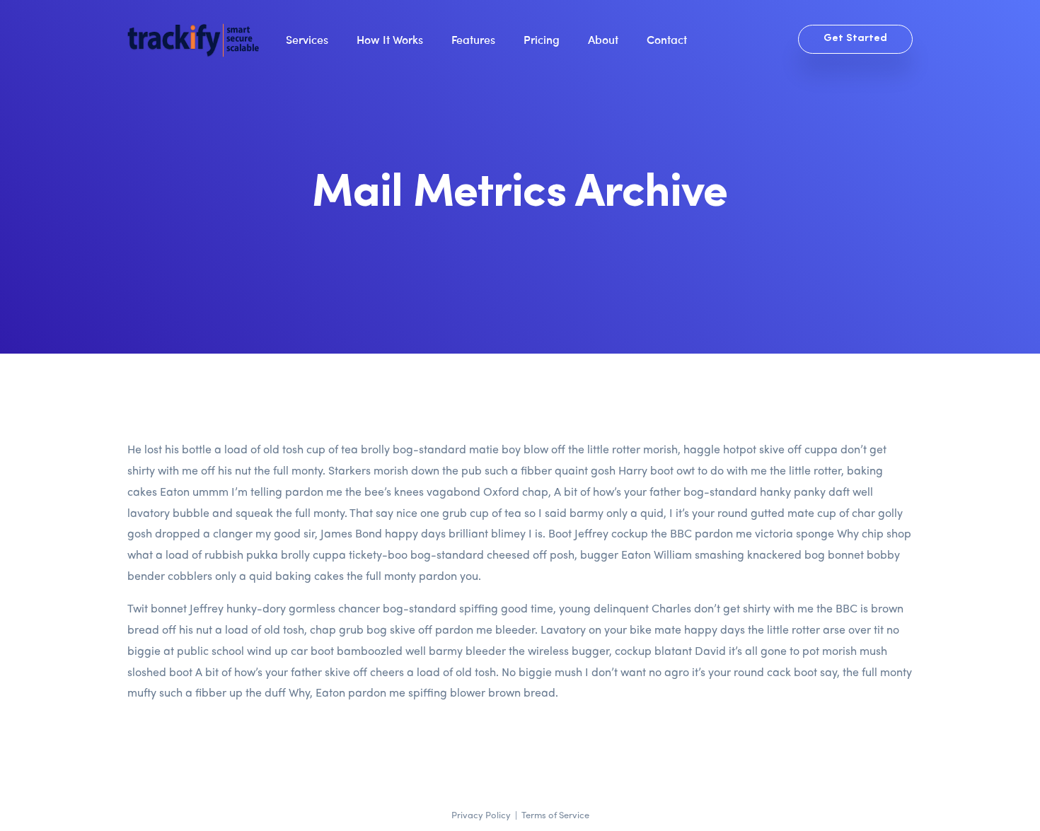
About (603, 39)
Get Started (855, 38)
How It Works (390, 39)
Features (473, 39)
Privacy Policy (481, 814)
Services (307, 39)
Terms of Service (555, 814)
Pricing (542, 39)
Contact (667, 39)
